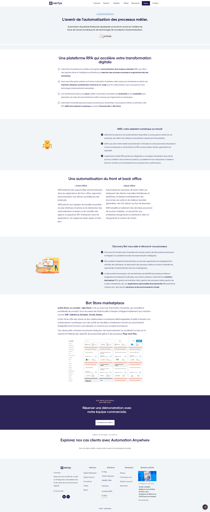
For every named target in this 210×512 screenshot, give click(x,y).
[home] (56, 3)
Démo (146, 3)
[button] (106, 3)
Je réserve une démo (105, 422)
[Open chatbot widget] (205, 507)
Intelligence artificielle (146, 483)
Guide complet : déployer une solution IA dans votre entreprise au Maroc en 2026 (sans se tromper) (147, 491)
